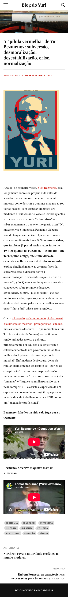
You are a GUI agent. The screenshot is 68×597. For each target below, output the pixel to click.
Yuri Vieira (10, 75)
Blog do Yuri (34, 5)
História (11, 528)
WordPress (45, 590)
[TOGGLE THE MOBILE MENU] (5, 5)
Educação (29, 523)
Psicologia (13, 533)
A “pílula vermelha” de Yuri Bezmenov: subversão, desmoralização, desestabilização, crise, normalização (31, 52)
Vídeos (44, 533)
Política (42, 528)
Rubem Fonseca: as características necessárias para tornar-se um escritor (38, 576)
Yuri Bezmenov (47, 187)
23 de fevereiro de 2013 (37, 75)
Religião (29, 533)
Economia (12, 523)
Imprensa (27, 528)
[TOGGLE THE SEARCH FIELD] (63, 5)
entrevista (46, 523)
